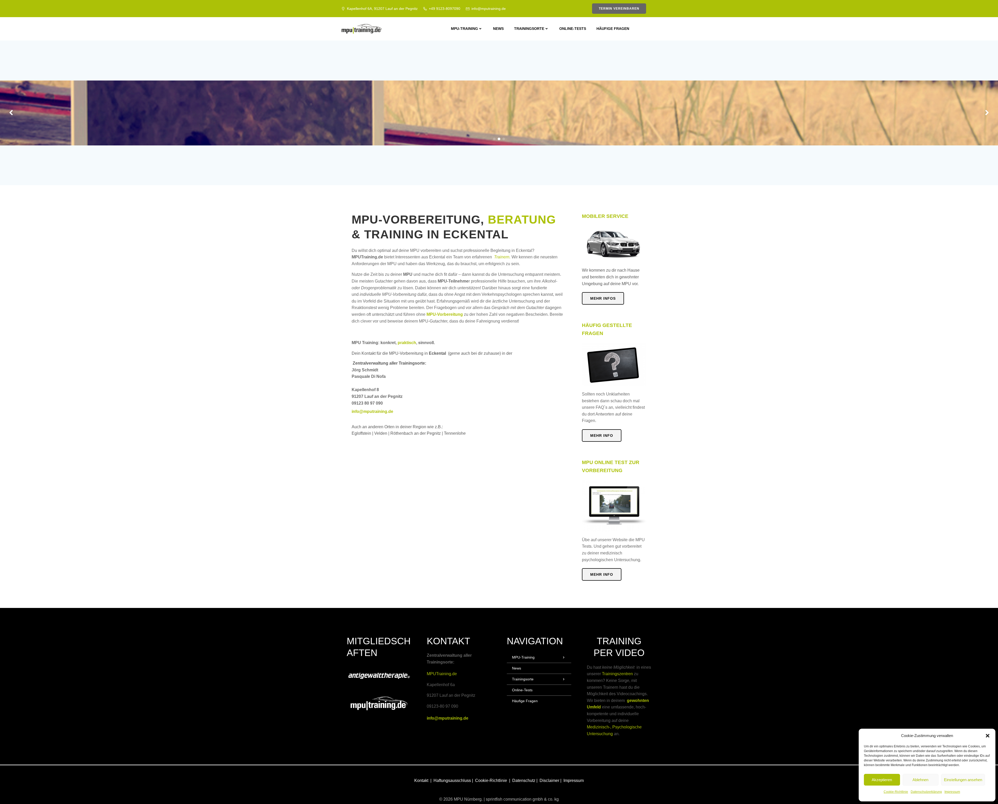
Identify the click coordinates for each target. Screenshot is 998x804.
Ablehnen (920, 780)
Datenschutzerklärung (926, 792)
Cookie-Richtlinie (896, 792)
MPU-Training (464, 28)
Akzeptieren (882, 780)
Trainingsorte (529, 28)
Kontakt (421, 780)
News (498, 28)
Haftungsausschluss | (454, 780)
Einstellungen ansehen (963, 780)
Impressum (952, 792)
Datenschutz (524, 780)
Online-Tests (572, 28)
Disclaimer (550, 780)
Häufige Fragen (612, 28)
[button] (987, 735)
